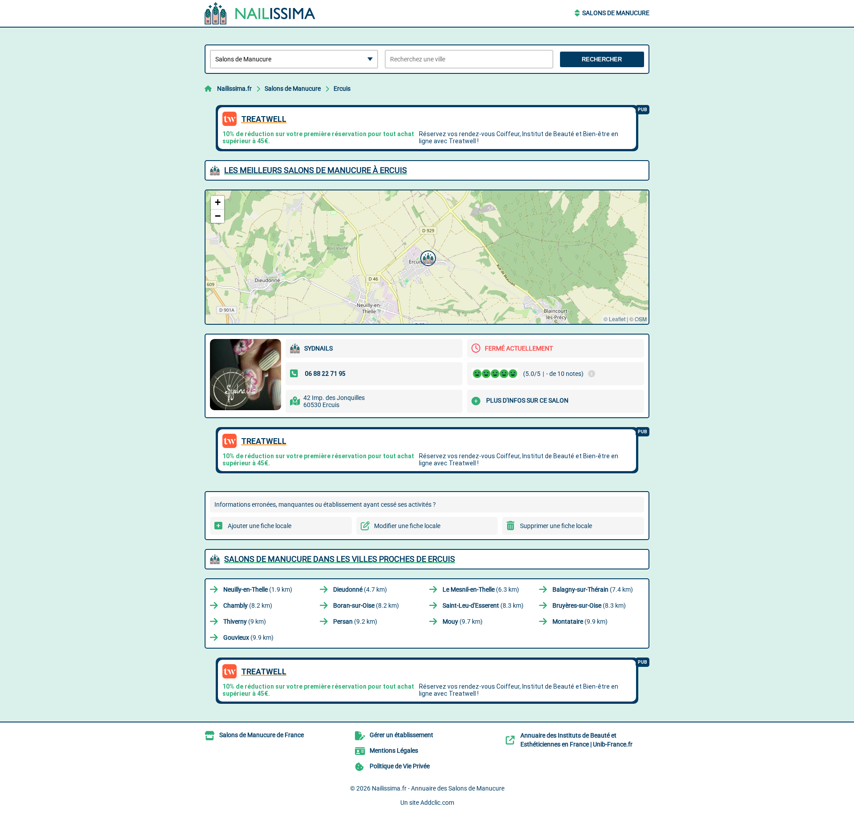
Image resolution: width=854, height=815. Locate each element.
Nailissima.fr (234, 88)
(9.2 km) (355, 621)
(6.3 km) (481, 589)
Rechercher (602, 59)
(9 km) (244, 621)
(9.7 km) (463, 621)
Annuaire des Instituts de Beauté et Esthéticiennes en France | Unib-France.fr (576, 740)
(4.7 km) (360, 589)
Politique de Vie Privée (400, 766)
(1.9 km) (257, 589)
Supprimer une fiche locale (556, 525)
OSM (641, 319)
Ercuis (342, 88)
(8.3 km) (483, 605)
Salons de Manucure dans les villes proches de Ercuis (339, 559)
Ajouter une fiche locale (259, 525)
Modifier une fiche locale (407, 525)
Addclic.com (437, 802)
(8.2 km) (247, 605)
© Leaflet (614, 319)
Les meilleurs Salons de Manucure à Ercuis (315, 170)
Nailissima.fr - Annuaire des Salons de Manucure (438, 788)
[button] (427, 257)
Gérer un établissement (401, 734)
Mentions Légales (394, 750)
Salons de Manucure (615, 12)
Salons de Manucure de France (261, 734)
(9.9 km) (580, 621)
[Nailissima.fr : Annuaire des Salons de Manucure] (260, 13)
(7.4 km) (592, 589)
